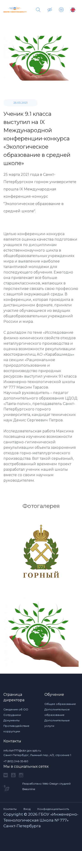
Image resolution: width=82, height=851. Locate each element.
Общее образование (60, 704)
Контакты (10, 809)
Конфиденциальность (53, 809)
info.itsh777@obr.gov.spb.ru (22, 750)
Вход (27, 809)
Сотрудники (12, 715)
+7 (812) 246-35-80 (15, 761)
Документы (11, 720)
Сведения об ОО (15, 709)
